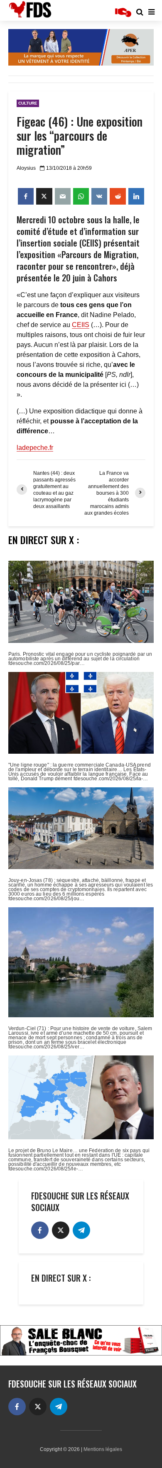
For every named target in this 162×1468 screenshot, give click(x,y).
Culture (27, 103)
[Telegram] (81, 1230)
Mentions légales (102, 1449)
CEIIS (80, 324)
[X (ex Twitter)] (60, 1230)
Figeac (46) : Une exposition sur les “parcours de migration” (79, 136)
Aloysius (26, 168)
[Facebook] (40, 1230)
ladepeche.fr (35, 447)
